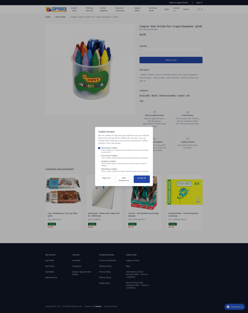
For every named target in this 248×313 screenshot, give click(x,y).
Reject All (106, 178)
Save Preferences (124, 179)
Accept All (141, 178)
